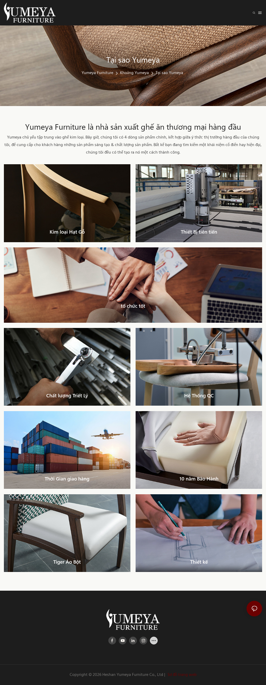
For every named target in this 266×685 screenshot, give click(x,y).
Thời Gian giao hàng (67, 478)
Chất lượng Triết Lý (67, 395)
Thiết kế (199, 561)
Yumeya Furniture (97, 73)
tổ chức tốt (133, 305)
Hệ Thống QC (199, 395)
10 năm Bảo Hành (198, 478)
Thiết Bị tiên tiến (199, 231)
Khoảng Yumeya (134, 73)
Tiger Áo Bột (67, 561)
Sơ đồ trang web (182, 674)
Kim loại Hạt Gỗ (67, 231)
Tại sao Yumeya (169, 73)
